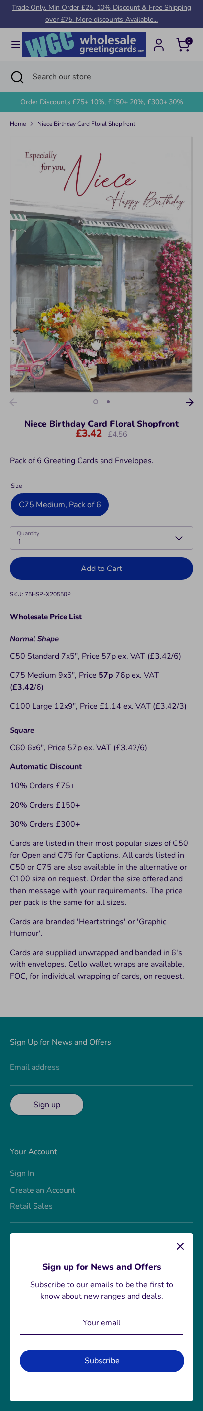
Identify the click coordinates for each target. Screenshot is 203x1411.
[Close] (180, 1246)
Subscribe (102, 1360)
